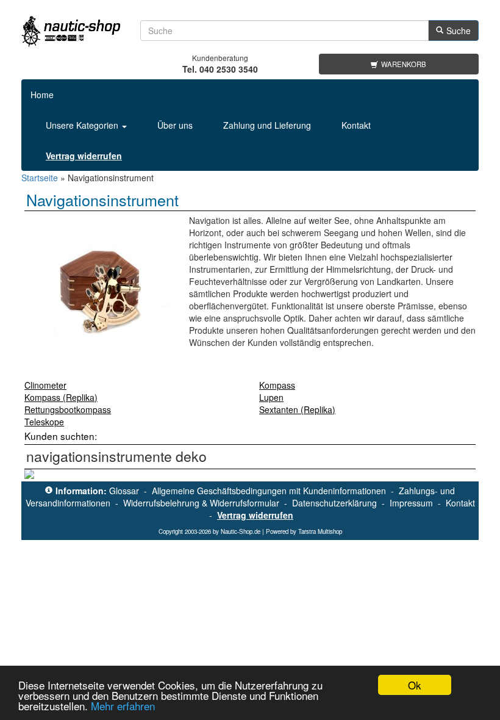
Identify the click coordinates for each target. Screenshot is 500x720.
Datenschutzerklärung (334, 503)
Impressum (411, 503)
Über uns (175, 125)
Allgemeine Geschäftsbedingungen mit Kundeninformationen (269, 490)
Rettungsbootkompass (67, 409)
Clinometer (45, 385)
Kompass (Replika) (61, 397)
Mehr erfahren (123, 705)
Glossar (124, 490)
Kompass (277, 385)
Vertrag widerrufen (255, 515)
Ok (414, 685)
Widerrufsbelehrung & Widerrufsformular (201, 503)
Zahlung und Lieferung (267, 125)
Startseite (39, 177)
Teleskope (44, 422)
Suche (458, 30)
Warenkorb (403, 64)
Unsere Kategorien (83, 125)
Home (42, 94)
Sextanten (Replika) (297, 409)
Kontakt (356, 125)
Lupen (271, 397)
